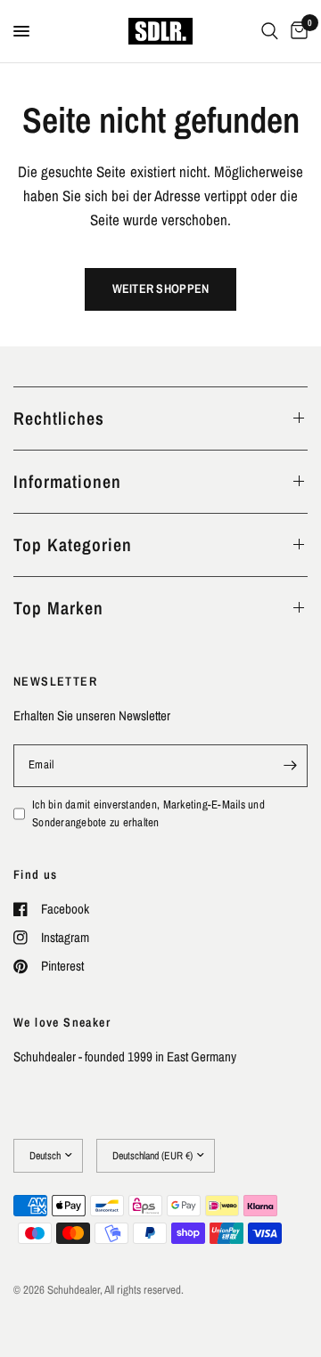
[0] (296, 31)
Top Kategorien (72, 544)
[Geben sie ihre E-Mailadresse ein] (290, 765)
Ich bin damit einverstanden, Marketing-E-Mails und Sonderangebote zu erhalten (148, 814)
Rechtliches (58, 418)
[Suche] (269, 31)
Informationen (67, 481)
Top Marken (58, 608)
